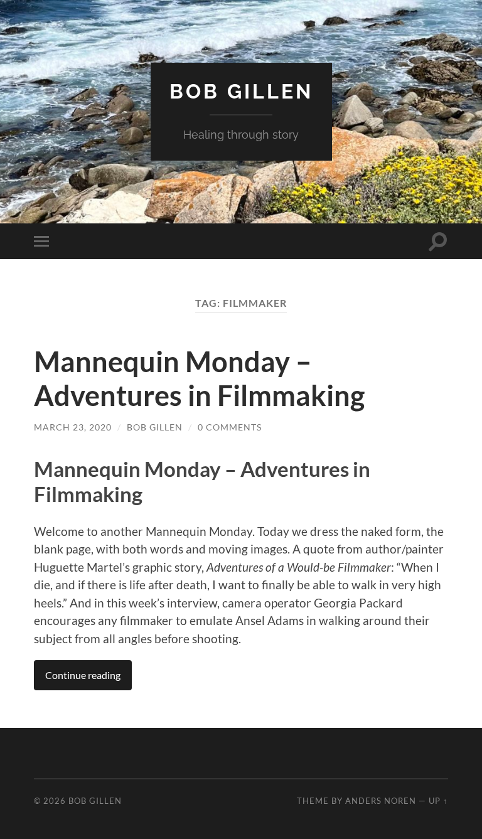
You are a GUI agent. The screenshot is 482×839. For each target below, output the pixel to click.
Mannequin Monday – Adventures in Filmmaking (199, 378)
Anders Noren (380, 801)
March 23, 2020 (73, 427)
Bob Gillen (241, 91)
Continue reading (82, 675)
